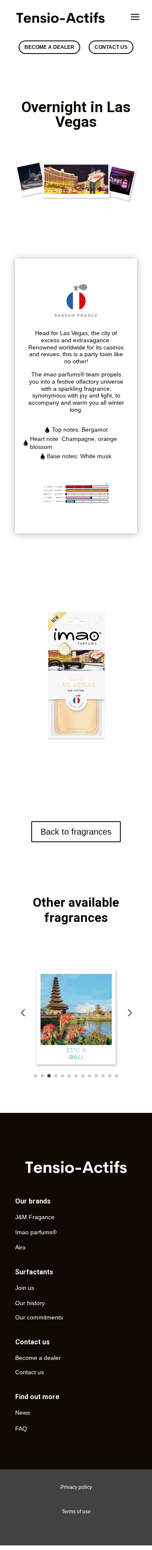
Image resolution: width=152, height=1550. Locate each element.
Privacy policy (76, 1487)
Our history (30, 1303)
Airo (20, 1247)
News (22, 1412)
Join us (24, 1287)
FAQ (21, 1428)
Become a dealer (38, 1357)
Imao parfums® (36, 1232)
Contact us (29, 1372)
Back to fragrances (76, 831)
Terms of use (76, 1512)
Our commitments (39, 1317)
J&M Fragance (34, 1217)
